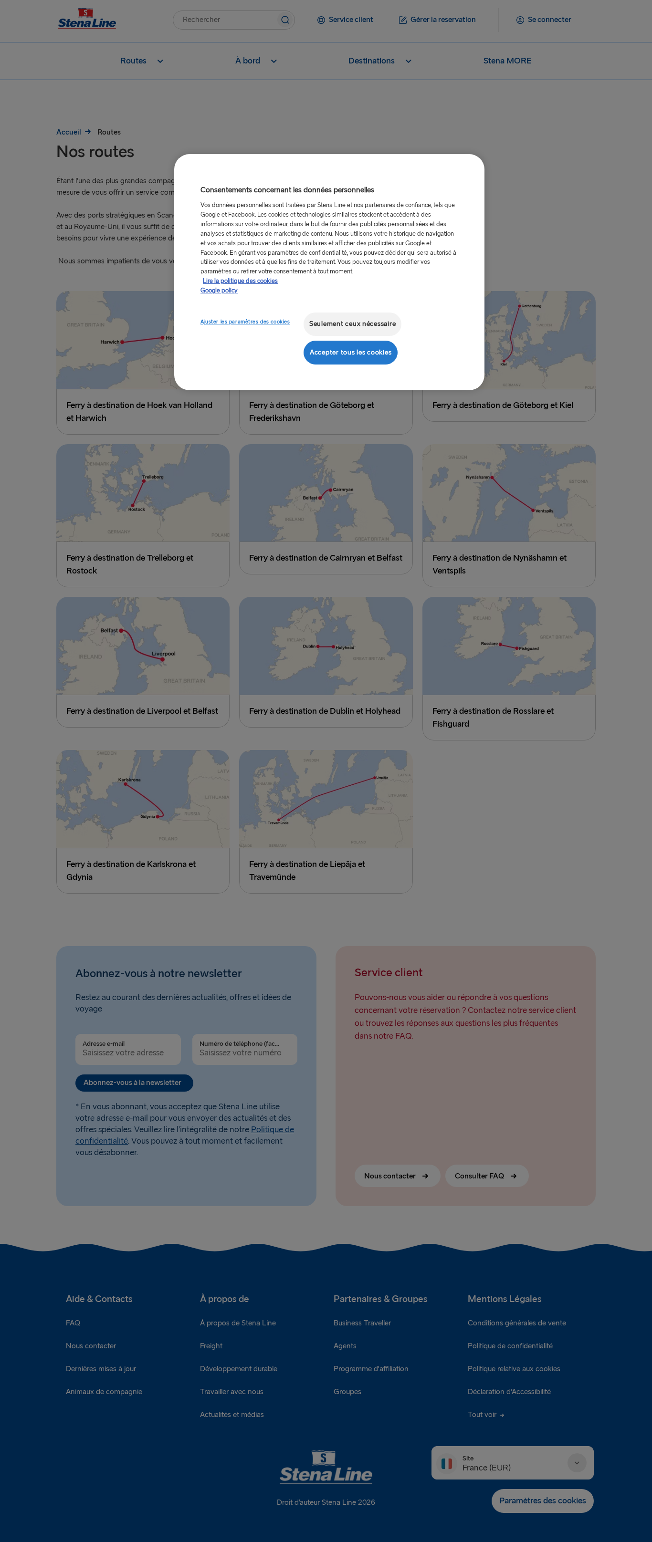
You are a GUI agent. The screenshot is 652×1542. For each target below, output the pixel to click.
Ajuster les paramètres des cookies (245, 322)
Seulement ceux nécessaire (352, 324)
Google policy (219, 290)
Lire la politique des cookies (240, 281)
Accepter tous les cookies (350, 352)
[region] (329, 272)
